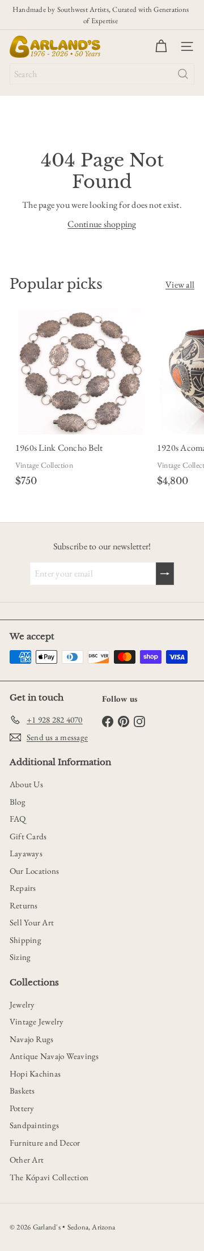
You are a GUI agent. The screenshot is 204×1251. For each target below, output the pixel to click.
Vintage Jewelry (37, 1021)
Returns (24, 905)
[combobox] (102, 73)
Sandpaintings (34, 1125)
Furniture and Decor (45, 1142)
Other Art (27, 1159)
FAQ (18, 818)
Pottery (22, 1108)
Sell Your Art (32, 922)
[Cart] (161, 46)
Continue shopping (101, 224)
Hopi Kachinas (35, 1073)
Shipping (25, 939)
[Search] (183, 73)
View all (179, 285)
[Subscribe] (165, 573)
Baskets (22, 1090)
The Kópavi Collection (49, 1177)
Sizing (20, 956)
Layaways (26, 853)
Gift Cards (28, 836)
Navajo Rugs (32, 1039)
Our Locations (34, 870)
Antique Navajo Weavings (54, 1056)
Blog (18, 801)
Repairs (23, 887)
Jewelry (22, 1004)
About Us (26, 784)
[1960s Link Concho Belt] (80, 400)
